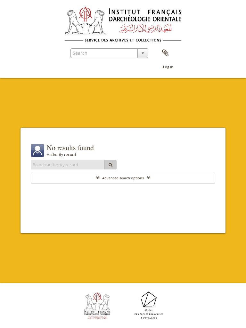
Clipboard (165, 53)
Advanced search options (123, 178)
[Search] (110, 164)
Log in (168, 66)
